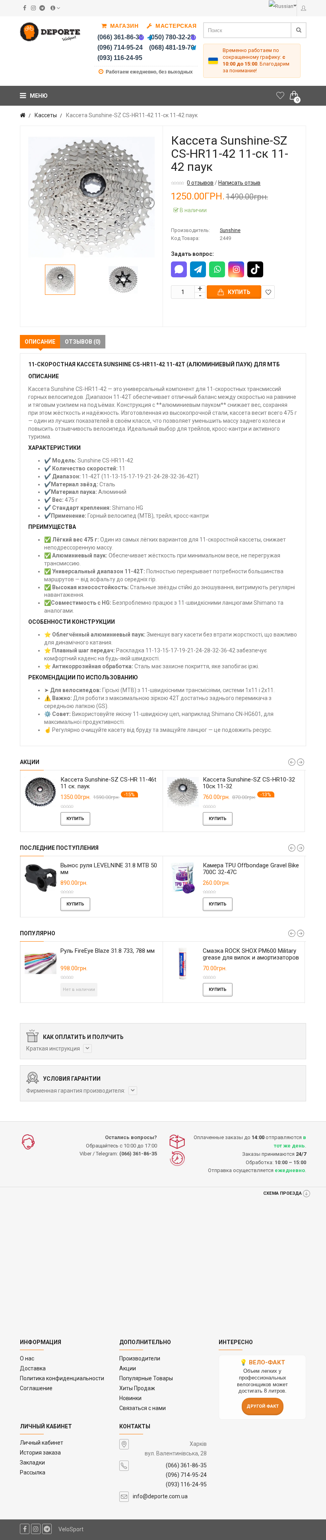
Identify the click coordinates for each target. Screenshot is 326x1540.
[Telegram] (150, 37)
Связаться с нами (142, 1408)
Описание (40, 342)
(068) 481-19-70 (171, 47)
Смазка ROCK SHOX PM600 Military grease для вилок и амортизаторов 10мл (230, 957)
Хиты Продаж (137, 1388)
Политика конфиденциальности (62, 1378)
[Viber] (141, 37)
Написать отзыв (239, 183)
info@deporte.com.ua (160, 1496)
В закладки (268, 292)
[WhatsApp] (217, 269)
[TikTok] (255, 269)
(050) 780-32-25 (171, 37)
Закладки (32, 1462)
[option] (91, 197)
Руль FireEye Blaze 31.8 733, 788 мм (87, 950)
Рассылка (32, 1472)
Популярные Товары (146, 1378)
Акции (127, 1368)
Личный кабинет (41, 1442)
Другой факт (262, 1406)
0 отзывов (200, 183)
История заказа (40, 1452)
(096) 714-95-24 (120, 47)
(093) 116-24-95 (119, 57)
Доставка (33, 1368)
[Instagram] (236, 269)
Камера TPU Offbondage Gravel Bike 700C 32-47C (161, 869)
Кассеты (46, 115)
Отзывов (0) (83, 342)
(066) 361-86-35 (120, 37)
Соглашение (36, 1388)
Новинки (130, 1398)
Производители (139, 1358)
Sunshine (230, 230)
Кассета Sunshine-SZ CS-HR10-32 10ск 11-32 (146, 783)
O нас (27, 1358)
